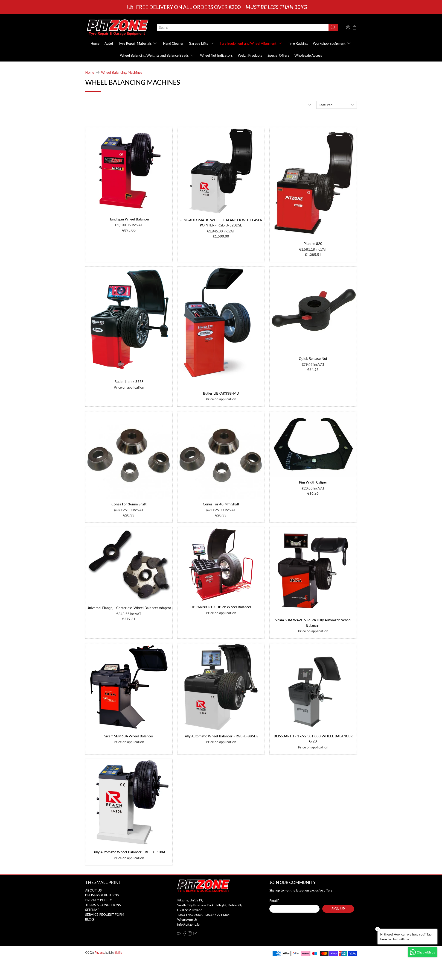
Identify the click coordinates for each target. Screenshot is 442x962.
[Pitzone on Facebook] (185, 934)
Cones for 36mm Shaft (128, 504)
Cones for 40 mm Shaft (221, 504)
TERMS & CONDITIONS (103, 905)
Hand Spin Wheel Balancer (128, 219)
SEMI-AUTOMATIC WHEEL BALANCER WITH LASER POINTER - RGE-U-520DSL (221, 222)
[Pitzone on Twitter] (179, 934)
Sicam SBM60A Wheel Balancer (128, 736)
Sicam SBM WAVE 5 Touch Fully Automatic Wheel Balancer (313, 622)
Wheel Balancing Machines (121, 72)
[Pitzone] (117, 27)
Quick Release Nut (313, 358)
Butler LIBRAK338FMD (221, 393)
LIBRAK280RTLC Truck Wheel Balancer (220, 607)
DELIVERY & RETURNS (102, 895)
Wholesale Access (308, 55)
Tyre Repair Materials (135, 43)
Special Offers (278, 55)
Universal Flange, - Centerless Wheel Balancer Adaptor (129, 608)
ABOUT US (93, 890)
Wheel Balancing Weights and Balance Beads (154, 55)
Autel (109, 43)
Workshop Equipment (329, 43)
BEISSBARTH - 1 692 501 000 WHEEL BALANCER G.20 (313, 738)
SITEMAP (92, 910)
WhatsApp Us (187, 919)
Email (274, 900)
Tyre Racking (298, 43)
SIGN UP (338, 908)
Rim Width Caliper (313, 482)
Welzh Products (250, 55)
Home (94, 43)
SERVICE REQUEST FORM (104, 914)
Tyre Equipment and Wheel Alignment (247, 43)
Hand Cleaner (173, 43)
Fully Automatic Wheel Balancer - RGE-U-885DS (220, 736)
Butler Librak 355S (128, 381)
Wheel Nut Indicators (216, 55)
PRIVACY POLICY (98, 900)
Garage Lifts (198, 43)
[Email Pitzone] (195, 934)
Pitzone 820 (313, 243)
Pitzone (99, 952)
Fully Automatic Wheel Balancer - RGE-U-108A (129, 852)
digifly (118, 952)
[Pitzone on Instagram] (190, 934)
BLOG (89, 919)
